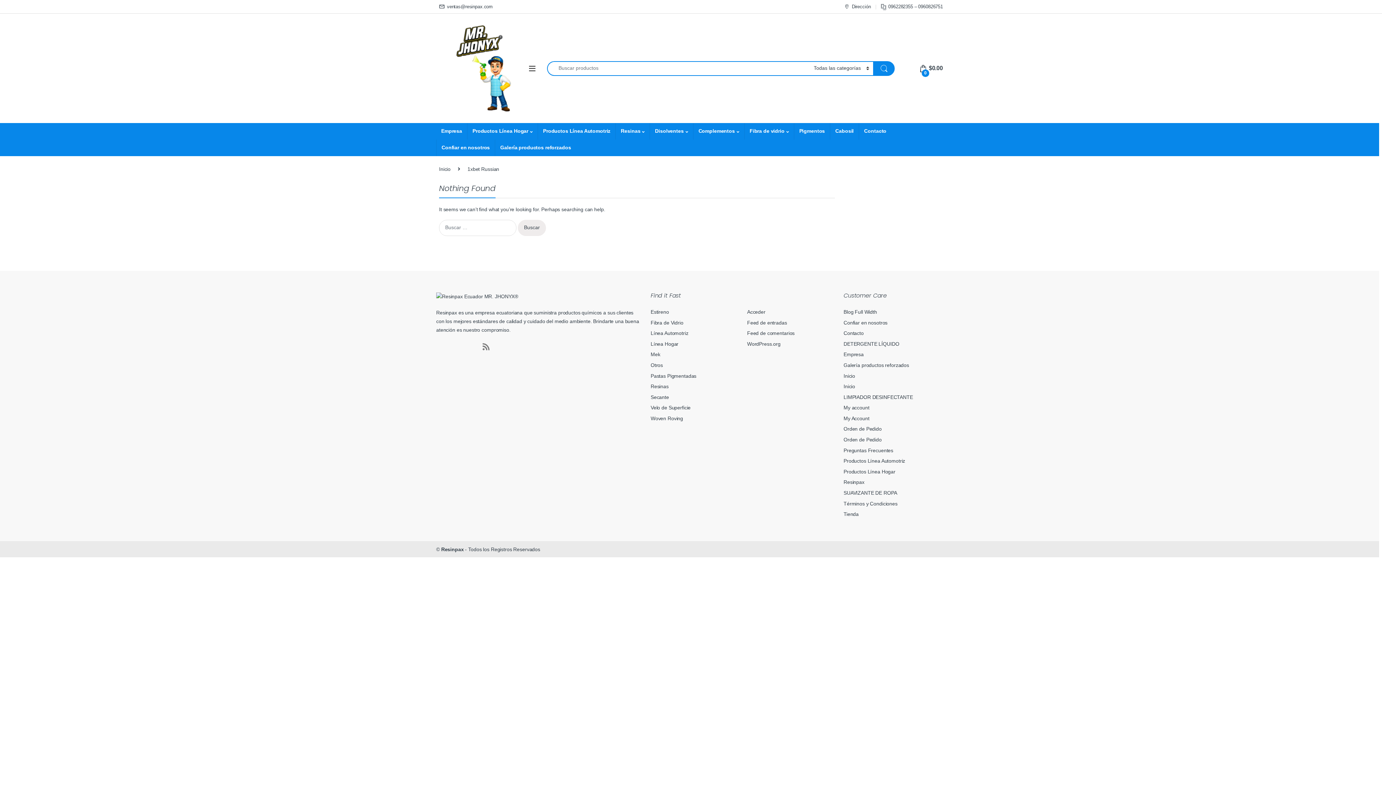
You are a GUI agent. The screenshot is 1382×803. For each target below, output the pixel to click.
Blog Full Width (860, 312)
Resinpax (854, 482)
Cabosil (844, 131)
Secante (660, 397)
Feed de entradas (767, 323)
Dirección (861, 6)
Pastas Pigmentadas (673, 376)
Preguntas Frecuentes (868, 450)
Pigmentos (812, 131)
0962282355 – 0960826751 (915, 6)
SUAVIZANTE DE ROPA (870, 493)
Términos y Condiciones (871, 504)
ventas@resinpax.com (470, 6)
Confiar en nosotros (466, 147)
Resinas (630, 131)
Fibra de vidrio (767, 131)
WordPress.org (764, 344)
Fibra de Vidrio (667, 323)
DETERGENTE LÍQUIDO (871, 344)
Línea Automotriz (669, 333)
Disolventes (669, 131)
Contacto (875, 131)
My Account (857, 418)
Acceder (756, 312)
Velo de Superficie (671, 407)
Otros (657, 365)
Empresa (451, 131)
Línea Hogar (664, 344)
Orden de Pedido (863, 429)
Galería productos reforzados (535, 147)
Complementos (717, 131)
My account (857, 407)
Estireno (660, 312)
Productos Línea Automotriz (576, 131)
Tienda (851, 514)
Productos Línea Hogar (500, 131)
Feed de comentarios (771, 333)
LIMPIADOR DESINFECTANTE (878, 397)
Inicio (445, 169)
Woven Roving (667, 418)
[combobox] (678, 68)
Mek (655, 354)
